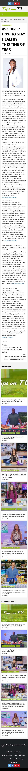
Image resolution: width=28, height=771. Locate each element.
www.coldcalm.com (10, 240)
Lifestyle (9, 25)
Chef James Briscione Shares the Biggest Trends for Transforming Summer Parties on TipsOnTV (13, 592)
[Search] (25, 14)
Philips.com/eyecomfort (9, 197)
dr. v (6, 341)
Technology (10, 396)
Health (3, 25)
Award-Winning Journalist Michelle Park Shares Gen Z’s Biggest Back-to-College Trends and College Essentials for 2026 (13, 514)
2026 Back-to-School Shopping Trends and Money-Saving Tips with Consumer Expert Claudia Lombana (14, 475)
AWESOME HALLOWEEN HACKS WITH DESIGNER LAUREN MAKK (15, 356)
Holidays (22, 755)
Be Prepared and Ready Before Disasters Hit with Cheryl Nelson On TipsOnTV (13, 400)
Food (3, 433)
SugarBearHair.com (18, 283)
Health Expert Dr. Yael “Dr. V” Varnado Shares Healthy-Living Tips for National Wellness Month (13, 553)
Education (4, 396)
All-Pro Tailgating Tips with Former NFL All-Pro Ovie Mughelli (13, 437)
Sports (7, 433)
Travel (15, 396)
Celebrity (9, 752)
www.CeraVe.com (7, 337)
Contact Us (16, 0)
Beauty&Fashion (5, 509)
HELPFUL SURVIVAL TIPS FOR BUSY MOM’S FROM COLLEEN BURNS (12, 348)
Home (10, 0)
